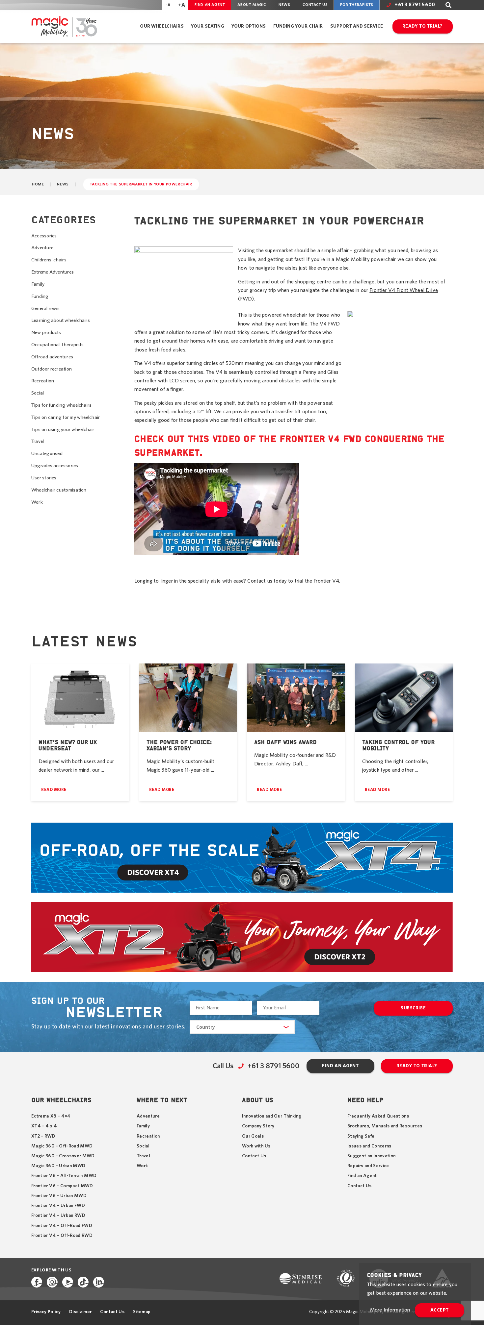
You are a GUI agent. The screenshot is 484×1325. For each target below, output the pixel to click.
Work (37, 502)
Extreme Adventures (52, 272)
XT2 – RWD (43, 1136)
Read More (54, 790)
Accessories (44, 235)
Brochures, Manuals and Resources (384, 1126)
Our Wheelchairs (161, 26)
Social (37, 393)
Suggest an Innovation (371, 1156)
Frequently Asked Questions (378, 1116)
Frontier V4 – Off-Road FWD (61, 1225)
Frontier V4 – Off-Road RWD (62, 1235)
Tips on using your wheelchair (62, 429)
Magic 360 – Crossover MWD (63, 1156)
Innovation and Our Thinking (272, 1116)
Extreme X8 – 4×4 (51, 1116)
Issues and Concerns (369, 1146)
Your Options (248, 26)
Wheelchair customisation (58, 490)
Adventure (42, 247)
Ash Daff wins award (285, 742)
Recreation (42, 380)
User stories (44, 477)
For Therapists (356, 5)
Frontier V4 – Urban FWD (58, 1205)
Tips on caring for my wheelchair (65, 417)
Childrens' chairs (49, 259)
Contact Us (315, 5)
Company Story (258, 1126)
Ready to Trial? (422, 26)
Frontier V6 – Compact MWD (62, 1186)
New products (46, 332)
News (284, 5)
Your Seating (207, 26)
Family (37, 284)
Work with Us (256, 1146)
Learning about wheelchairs (60, 320)
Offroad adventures (52, 356)
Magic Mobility (64, 26)
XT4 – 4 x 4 (44, 1126)
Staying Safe (360, 1136)
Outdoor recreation (51, 369)
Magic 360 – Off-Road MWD (62, 1146)
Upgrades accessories (54, 465)
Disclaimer (80, 1312)
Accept (439, 1310)
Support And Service (356, 26)
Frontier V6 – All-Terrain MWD (63, 1175)
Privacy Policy (46, 1312)
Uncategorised (47, 453)
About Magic (251, 5)
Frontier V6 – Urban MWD (59, 1195)
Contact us (259, 581)
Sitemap (141, 1312)
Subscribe (413, 1008)
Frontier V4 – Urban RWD (58, 1215)
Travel (37, 441)
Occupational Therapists (57, 344)
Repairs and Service (368, 1166)
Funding (40, 296)
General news (45, 308)
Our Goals (253, 1136)
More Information (390, 1310)
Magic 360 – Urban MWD (58, 1166)
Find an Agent (210, 5)
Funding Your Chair (298, 26)
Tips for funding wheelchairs (61, 405)
